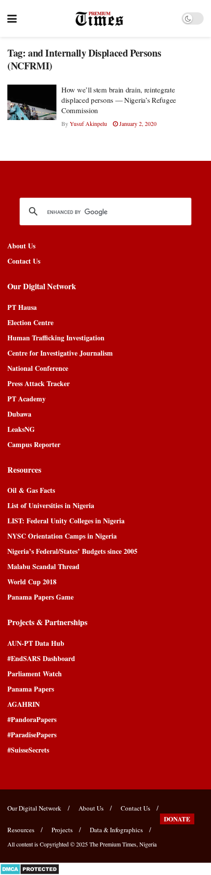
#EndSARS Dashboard (41, 658)
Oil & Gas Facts (31, 490)
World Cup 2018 (31, 581)
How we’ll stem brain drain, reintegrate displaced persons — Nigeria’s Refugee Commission (118, 100)
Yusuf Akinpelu (88, 123)
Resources (20, 829)
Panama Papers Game (40, 597)
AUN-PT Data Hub (35, 643)
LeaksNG (21, 429)
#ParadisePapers (31, 734)
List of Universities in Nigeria (50, 505)
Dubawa (19, 414)
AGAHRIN (23, 704)
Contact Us (23, 261)
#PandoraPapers (31, 719)
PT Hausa (22, 307)
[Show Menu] (12, 18)
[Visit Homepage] (99, 19)
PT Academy (26, 398)
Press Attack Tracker (38, 383)
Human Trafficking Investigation (56, 337)
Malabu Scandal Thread (43, 566)
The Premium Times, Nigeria (123, 844)
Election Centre (30, 322)
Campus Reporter (33, 444)
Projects (62, 829)
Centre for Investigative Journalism (60, 353)
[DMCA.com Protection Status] (29, 868)
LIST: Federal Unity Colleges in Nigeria (66, 520)
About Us (21, 246)
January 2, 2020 (137, 123)
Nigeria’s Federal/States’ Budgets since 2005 (72, 551)
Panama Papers (30, 689)
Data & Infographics (116, 829)
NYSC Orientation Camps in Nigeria (62, 536)
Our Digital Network (34, 808)
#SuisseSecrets (28, 750)
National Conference (37, 368)
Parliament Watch (34, 673)
